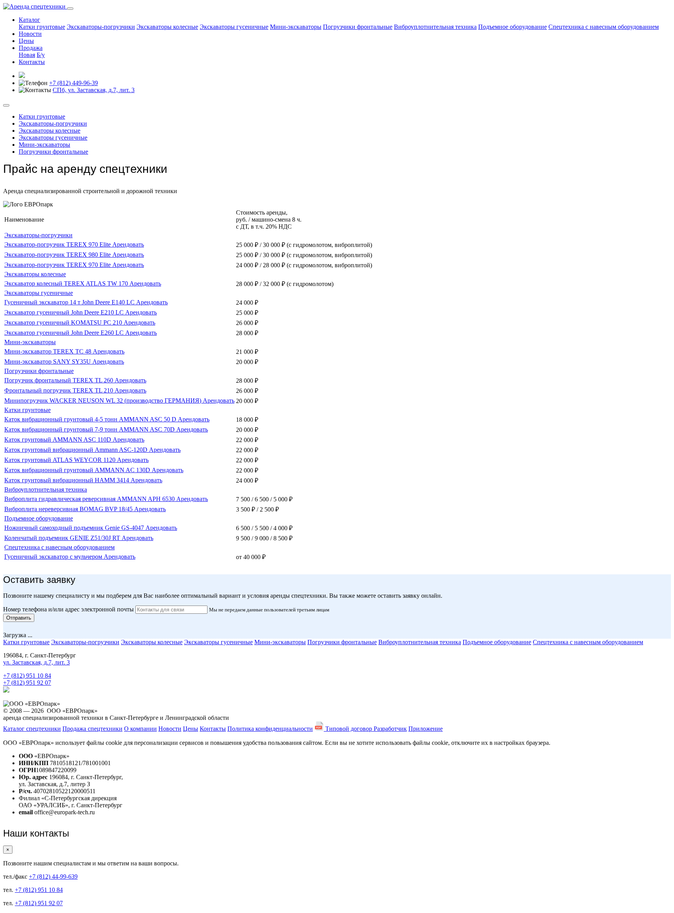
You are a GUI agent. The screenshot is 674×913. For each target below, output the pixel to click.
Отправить (18, 618)
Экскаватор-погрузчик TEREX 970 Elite (58, 244)
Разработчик (390, 728)
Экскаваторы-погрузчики (101, 26)
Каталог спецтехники (32, 728)
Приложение (425, 728)
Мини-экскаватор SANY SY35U (48, 361)
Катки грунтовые (42, 26)
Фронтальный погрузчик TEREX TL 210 (59, 390)
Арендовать (128, 244)
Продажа (31, 47)
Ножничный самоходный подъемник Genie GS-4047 (74, 527)
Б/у (41, 55)
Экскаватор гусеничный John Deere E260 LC (64, 332)
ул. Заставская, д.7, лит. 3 (36, 662)
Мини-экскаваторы (295, 26)
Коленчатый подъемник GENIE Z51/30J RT (63, 538)
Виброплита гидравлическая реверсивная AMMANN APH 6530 (90, 499)
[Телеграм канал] (22, 76)
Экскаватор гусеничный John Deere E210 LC (64, 312)
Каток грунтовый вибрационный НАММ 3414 (67, 480)
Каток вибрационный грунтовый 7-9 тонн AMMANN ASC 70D (90, 429)
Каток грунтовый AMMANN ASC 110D (58, 439)
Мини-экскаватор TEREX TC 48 (48, 351)
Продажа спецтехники (92, 728)
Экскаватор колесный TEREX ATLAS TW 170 (66, 283)
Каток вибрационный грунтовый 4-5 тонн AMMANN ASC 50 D (91, 419)
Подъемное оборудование (512, 26)
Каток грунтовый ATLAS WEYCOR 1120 (60, 459)
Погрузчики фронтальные (357, 26)
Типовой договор (349, 728)
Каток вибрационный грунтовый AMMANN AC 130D (78, 470)
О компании (140, 728)
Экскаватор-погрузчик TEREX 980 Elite (58, 254)
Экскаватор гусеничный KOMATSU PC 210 (64, 322)
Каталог (29, 19)
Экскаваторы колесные (167, 26)
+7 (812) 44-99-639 (53, 876)
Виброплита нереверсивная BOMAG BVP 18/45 (69, 509)
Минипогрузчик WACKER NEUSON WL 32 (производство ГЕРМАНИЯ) (103, 400)
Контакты (32, 62)
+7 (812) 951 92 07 (27, 682)
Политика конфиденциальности (270, 728)
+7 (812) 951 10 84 (27, 675)
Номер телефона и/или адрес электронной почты (68, 609)
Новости (30, 33)
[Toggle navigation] (70, 8)
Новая (27, 55)
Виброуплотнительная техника (435, 26)
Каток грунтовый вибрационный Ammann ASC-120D (76, 449)
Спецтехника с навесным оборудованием (603, 26)
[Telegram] (6, 690)
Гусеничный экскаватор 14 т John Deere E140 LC (70, 302)
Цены (26, 40)
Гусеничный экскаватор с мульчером (54, 556)
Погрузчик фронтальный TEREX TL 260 (59, 380)
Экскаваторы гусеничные (234, 26)
